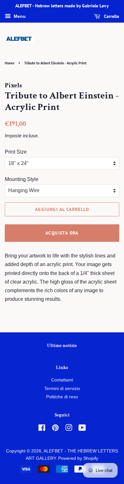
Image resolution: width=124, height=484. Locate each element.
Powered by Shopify (78, 458)
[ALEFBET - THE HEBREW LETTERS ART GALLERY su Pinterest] (55, 429)
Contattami (62, 380)
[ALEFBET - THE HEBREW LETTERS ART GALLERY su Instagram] (68, 429)
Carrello (111, 16)
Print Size (16, 152)
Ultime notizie (62, 346)
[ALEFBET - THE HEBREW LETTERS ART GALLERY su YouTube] (82, 429)
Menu (19, 16)
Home (9, 63)
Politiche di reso (62, 396)
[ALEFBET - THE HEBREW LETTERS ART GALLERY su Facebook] (41, 429)
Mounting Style (21, 179)
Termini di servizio (62, 388)
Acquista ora (62, 233)
